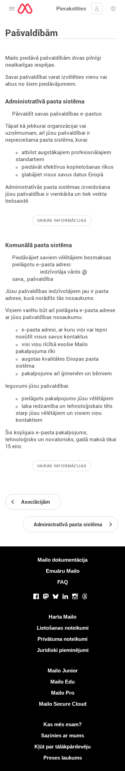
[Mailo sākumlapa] (25, 8)
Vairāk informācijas (61, 220)
